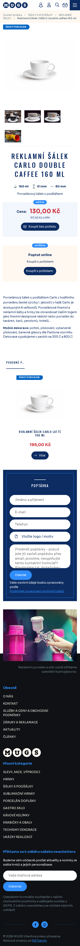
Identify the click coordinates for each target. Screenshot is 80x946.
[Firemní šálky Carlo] (13, 116)
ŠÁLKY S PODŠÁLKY (40, 14)
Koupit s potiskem (39, 271)
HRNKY (8, 779)
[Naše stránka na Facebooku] (35, 924)
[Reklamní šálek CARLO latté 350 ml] (40, 403)
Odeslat (20, 575)
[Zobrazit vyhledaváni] (57, 5)
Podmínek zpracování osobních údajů (37, 591)
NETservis (39, 940)
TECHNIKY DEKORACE (20, 830)
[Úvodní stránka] (19, 5)
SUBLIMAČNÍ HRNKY (19, 794)
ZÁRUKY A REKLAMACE (20, 722)
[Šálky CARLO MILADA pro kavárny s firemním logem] (32, 116)
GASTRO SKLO (14, 808)
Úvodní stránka (12, 14)
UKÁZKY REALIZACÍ (17, 837)
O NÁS (8, 696)
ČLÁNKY (9, 737)
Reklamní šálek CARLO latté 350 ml (40, 433)
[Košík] (65, 5)
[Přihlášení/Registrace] (49, 5)
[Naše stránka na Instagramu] (44, 924)
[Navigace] (75, 5)
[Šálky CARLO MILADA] (13, 136)
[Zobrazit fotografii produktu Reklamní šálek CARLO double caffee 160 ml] (40, 102)
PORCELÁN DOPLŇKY (19, 801)
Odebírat (15, 886)
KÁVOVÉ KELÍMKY (16, 815)
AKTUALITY (11, 729)
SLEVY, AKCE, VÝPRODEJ (21, 772)
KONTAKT (10, 703)
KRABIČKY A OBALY (17, 822)
